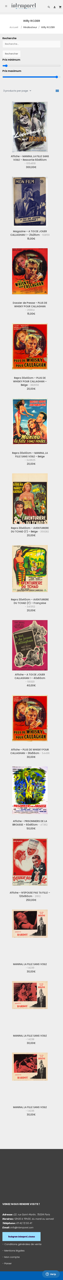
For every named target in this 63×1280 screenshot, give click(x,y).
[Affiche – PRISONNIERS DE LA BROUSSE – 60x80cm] (30, 790)
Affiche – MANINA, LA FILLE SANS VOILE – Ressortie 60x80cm (30, 160)
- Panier (7, 1263)
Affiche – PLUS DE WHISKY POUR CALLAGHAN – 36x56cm (30, 751)
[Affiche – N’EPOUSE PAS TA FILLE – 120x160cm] (30, 862)
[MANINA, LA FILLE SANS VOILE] (30, 933)
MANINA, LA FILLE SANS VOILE (30, 965)
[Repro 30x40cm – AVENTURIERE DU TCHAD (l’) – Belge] (30, 497)
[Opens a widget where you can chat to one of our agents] (51, 1274)
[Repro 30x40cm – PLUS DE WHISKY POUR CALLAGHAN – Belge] (30, 347)
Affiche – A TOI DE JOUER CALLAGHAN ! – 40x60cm (30, 678)
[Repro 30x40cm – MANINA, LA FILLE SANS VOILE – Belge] (30, 422)
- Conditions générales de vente (22, 1244)
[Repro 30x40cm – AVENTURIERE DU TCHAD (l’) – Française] (30, 569)
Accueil (14, 27)
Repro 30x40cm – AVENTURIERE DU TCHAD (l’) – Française (30, 603)
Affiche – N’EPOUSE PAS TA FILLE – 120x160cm (30, 894)
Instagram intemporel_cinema (21, 1236)
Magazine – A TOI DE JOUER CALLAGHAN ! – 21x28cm (30, 233)
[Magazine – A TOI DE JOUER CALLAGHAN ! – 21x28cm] (30, 200)
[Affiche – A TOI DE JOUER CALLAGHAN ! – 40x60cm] (30, 644)
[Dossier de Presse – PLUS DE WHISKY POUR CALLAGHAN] (30, 272)
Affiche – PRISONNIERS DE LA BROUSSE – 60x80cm (29, 822)
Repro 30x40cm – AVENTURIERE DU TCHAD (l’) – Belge (30, 529)
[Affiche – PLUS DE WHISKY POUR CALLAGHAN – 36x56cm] (30, 719)
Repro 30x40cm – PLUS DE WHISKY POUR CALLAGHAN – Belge (30, 381)
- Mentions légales (13, 1250)
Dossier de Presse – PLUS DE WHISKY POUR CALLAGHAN (30, 306)
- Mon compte (11, 1257)
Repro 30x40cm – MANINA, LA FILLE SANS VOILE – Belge (30, 456)
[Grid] (57, 90)
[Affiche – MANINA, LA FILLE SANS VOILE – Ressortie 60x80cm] (30, 125)
